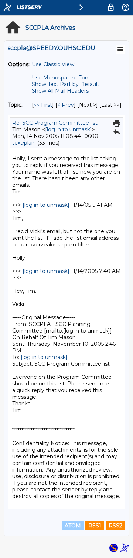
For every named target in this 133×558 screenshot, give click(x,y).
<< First (43, 105)
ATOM (73, 525)
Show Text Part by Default (65, 84)
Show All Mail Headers (60, 91)
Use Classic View (53, 64)
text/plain (24, 142)
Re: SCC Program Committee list (55, 123)
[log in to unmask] (68, 129)
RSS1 (94, 525)
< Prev (65, 105)
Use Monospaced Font (61, 77)
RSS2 (115, 525)
